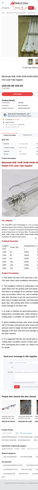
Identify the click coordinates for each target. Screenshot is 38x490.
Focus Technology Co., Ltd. (22, 483)
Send (17, 387)
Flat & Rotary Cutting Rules (9, 440)
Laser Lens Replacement (10, 457)
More (3, 477)
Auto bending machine (24, 440)
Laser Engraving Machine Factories (12, 465)
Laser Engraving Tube (9, 473)
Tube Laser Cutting (26, 469)
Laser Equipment (31, 12)
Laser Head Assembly (26, 457)
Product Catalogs (27, 433)
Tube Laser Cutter (23, 473)
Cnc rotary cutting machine (25, 437)
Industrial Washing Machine (9, 437)
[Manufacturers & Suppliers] (19, 3)
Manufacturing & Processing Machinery (16, 12)
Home (3, 12)
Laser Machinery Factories (10, 469)
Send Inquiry (17, 94)
